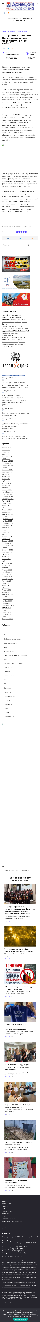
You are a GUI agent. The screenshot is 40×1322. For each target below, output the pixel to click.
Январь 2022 (7, 570)
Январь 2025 (7, 490)
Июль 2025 (6, 476)
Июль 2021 (6, 583)
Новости (7, 672)
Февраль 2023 (7, 541)
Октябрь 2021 (7, 577)
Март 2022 (6, 565)
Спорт (6, 708)
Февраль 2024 (7, 514)
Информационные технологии (15, 655)
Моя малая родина (8, 1219)
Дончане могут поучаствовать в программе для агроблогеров (15, 426)
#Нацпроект (6, 1203)
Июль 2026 (6, 450)
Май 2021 (5, 588)
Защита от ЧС (9, 651)
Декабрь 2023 (7, 519)
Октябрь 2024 (7, 496)
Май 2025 (5, 481)
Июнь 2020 (6, 612)
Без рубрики (8, 631)
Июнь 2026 (6, 452)
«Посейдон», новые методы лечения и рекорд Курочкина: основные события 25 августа (15, 385)
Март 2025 (6, 485)
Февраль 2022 (7, 568)
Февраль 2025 (7, 488)
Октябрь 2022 (7, 550)
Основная (7, 688)
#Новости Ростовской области (13, 375)
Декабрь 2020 (7, 599)
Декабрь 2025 (7, 465)
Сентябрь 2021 (7, 579)
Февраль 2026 (7, 461)
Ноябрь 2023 (7, 521)
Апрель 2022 (7, 563)
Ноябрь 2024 (7, 494)
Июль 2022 (6, 557)
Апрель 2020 (7, 614)
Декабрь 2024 (7, 492)
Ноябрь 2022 (7, 548)
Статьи (6, 712)
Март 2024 (6, 512)
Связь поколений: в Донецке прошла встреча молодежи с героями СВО (13, 344)
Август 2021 (6, 581)
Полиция (28, 227)
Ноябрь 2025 (7, 468)
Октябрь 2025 (7, 470)
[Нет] (38, 1315)
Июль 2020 (6, 610)
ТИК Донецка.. (9, 716)
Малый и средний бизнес (13, 663)
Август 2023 (6, 528)
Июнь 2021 (6, 585)
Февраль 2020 (7, 619)
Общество (8, 684)
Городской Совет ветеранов (12, 1221)
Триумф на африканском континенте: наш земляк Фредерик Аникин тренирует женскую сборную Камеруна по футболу (14, 319)
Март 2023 (6, 539)
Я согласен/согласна (20, 1319)
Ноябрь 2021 (7, 574)
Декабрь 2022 (7, 545)
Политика (7, 692)
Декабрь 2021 (7, 572)
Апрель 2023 (7, 537)
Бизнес (6, 635)
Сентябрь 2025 (7, 472)
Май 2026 (5, 454)
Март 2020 (6, 617)
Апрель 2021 (7, 590)
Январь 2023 (7, 543)
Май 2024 (5, 508)
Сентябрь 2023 (7, 525)
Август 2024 (6, 501)
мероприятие (8, 227)
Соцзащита (8, 704)
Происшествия (9, 700)
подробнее (10, 1312)
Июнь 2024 (6, 505)
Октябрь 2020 (7, 603)
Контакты (5, 1214)
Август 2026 (6, 448)
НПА (3, 1216)
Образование (9, 676)
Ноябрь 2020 (7, 601)
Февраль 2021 (7, 594)
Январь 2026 (7, 463)
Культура (7, 659)
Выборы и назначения (12, 639)
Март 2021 (6, 592)
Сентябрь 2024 (7, 499)
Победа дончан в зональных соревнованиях (16, 1182)
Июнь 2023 (6, 532)
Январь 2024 (7, 516)
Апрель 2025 (7, 483)
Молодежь (19, 227)
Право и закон (9, 696)
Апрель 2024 (7, 510)
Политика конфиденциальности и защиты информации (18, 1282)
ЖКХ (5, 647)
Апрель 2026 (7, 456)
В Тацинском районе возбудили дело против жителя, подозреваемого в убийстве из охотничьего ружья (14, 400)
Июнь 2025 (6, 479)
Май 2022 (5, 561)
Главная (4, 1201)
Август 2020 (6, 608)
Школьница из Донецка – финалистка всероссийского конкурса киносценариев (13, 337)
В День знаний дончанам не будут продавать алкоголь (18, 988)
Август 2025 (6, 474)
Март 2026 (6, 459)
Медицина (8, 667)
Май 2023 (5, 534)
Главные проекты (10, 643)
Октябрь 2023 (7, 523)
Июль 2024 (6, 503)
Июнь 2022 (6, 559)
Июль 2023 (6, 530)
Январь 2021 (7, 597)
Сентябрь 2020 (8, 605)
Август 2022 (6, 554)
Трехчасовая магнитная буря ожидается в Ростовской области (18, 950)
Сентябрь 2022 (7, 552)
